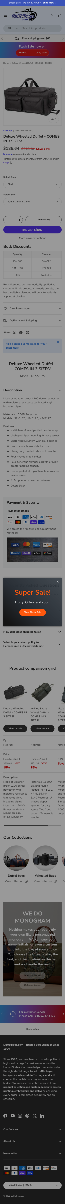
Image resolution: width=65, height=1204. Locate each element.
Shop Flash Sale (32, 612)
